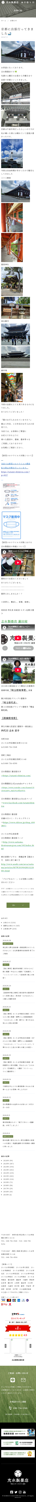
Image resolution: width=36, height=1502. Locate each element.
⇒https (4, 775)
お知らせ (13, 20)
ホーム (3, 20)
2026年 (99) (8, 1160)
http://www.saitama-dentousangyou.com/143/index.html (17, 845)
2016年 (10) (8, 1191)
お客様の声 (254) (10, 929)
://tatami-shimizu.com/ (19, 775)
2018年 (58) (8, 1185)
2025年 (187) (8, 1164)
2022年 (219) (8, 1173)
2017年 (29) (8, 1188)
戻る (13, 905)
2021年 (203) (8, 1176)
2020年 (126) (8, 1179)
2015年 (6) (7, 1195)
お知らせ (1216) (9, 922)
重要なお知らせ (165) (11, 926)
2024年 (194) (8, 1167)
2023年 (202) (8, 1170)
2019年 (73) (8, 1182)
